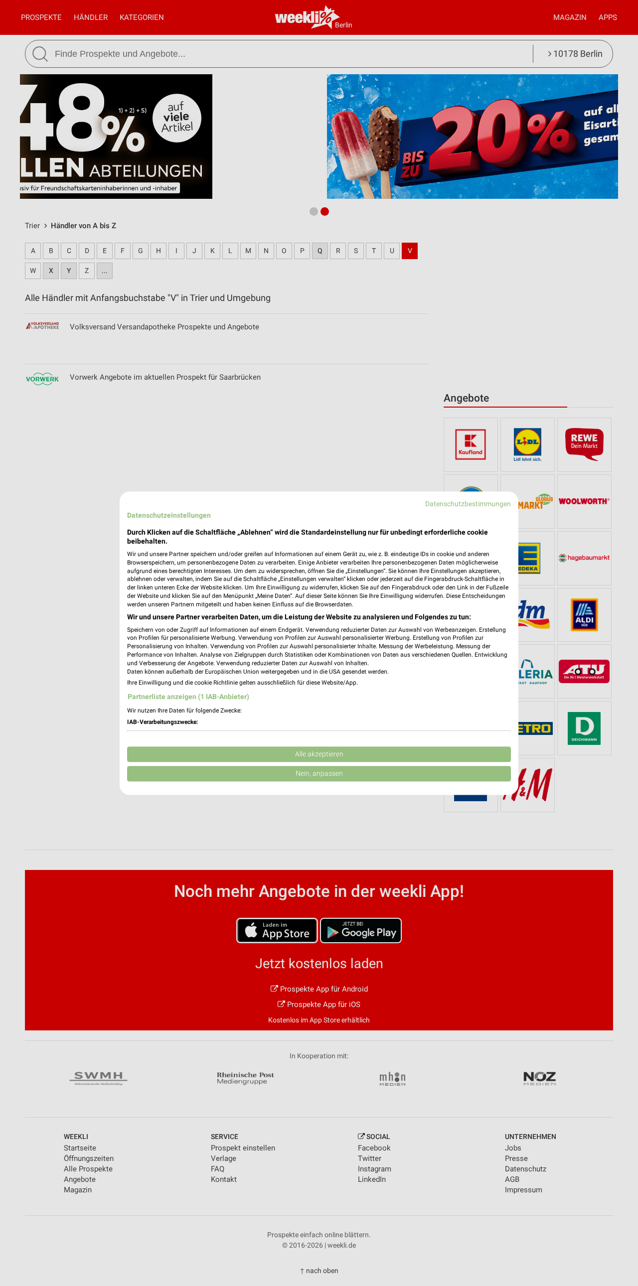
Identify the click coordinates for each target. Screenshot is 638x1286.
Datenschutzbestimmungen (468, 504)
